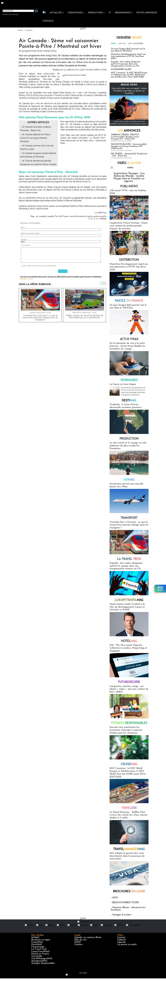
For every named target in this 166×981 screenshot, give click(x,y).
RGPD (77, 942)
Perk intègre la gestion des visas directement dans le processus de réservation (127, 856)
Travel (129, 808)
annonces (129, 130)
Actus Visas (129, 339)
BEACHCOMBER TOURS (125, 902)
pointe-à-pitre (99, 216)
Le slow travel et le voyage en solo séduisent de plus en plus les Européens (128, 446)
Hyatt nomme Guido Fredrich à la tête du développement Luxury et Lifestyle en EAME (127, 607)
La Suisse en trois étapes (123, 384)
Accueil (20, 30)
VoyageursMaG (39, 961)
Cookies (78, 944)
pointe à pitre (85, 216)
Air (129, 479)
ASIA (115, 898)
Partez (129, 300)
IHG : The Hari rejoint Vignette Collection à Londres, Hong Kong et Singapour (128, 648)
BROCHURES (129, 891)
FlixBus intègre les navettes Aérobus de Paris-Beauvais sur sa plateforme (84, 317)
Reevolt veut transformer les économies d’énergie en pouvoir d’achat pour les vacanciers (126, 730)
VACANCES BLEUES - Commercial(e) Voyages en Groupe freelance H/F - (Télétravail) (129, 146)
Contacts (48, 21)
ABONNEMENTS (124, 13)
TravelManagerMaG (41, 958)
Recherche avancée (10, 14)
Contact (121, 937)
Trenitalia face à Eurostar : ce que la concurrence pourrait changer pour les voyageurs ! (40, 318)
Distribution (129, 259)
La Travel (129, 559)
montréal (74, 216)
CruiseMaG (37, 942)
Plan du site (80, 940)
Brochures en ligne (40, 940)
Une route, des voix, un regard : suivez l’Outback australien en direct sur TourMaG (129, 90)
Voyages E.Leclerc (121, 915)
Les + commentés (135, 43)
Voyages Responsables (43, 963)
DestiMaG (36, 944)
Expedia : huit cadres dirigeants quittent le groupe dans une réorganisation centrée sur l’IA (125, 64)
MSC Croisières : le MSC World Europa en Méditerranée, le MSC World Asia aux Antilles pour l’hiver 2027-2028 (129, 75)
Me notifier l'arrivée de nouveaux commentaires (40, 266)
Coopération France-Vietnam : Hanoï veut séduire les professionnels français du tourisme (129, 226)
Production (129, 438)
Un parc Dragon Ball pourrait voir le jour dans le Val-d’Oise (128, 50)
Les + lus (122, 43)
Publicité (121, 940)
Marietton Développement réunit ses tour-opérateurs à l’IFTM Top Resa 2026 (128, 56)
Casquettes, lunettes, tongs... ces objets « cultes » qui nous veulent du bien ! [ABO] (129, 689)
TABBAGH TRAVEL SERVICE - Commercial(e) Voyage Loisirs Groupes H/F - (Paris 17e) (125, 137)
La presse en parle (127, 944)
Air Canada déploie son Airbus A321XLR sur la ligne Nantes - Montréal (35, 138)
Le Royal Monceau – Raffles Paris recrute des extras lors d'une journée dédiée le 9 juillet (129, 815)
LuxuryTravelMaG (40, 951)
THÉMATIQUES (76, 13)
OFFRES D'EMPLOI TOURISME (121, 141)
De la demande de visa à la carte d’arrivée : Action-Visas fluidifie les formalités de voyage (127, 346)
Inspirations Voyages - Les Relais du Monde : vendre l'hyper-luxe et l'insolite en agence (129, 177)
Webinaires (129, 380)
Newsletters (96, 13)
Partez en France (40, 954)
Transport (28, 30)
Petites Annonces (146, 13)
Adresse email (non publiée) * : (31, 233)
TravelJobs (36, 956)
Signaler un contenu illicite (87, 937)
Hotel (129, 641)
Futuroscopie (129, 682)
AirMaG (35, 937)
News (113, 43)
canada (50, 216)
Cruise (129, 764)
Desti (129, 400)
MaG (129, 600)
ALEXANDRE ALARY (121, 69)
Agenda (121, 942)
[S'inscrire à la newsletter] (160, 589)
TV (109, 13)
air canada (41, 216)
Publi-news (129, 186)
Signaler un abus (26, 279)
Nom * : (23, 227)
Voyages (129, 723)
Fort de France (62, 216)
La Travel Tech (39, 949)
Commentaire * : (26, 245)
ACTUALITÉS (57, 13)
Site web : (24, 239)
